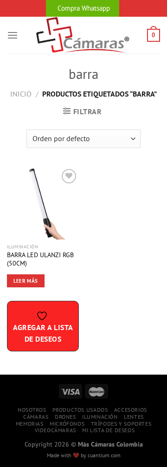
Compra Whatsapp (84, 8)
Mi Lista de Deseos (108, 430)
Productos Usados (80, 409)
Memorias (30, 423)
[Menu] (12, 35)
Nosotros (32, 409)
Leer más (25, 281)
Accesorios (130, 409)
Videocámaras (55, 430)
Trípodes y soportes (121, 423)
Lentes (134, 416)
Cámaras (35, 416)
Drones (65, 416)
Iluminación (100, 416)
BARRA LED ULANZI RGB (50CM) (40, 259)
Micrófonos (67, 423)
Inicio (21, 93)
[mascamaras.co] (82, 35)
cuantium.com (104, 455)
